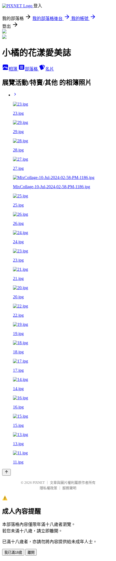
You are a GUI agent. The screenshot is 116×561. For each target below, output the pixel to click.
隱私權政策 (48, 488)
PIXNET (39, 483)
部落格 (32, 69)
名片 (49, 69)
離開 (31, 552)
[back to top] (6, 472)
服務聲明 (69, 488)
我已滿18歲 (13, 552)
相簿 (13, 69)
